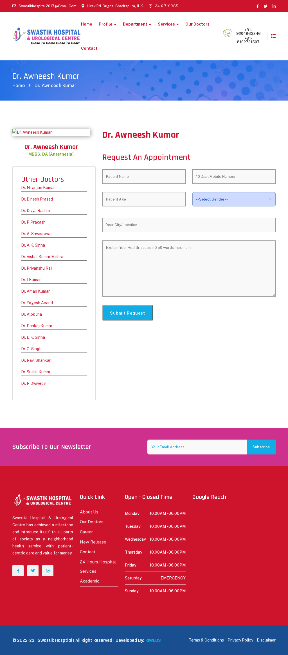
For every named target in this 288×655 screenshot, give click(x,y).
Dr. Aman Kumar (35, 291)
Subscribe (261, 447)
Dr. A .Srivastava (35, 233)
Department (135, 24)
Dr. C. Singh (31, 349)
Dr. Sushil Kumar (35, 372)
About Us (89, 512)
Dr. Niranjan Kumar (38, 187)
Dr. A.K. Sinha (33, 245)
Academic (89, 581)
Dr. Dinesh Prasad (37, 199)
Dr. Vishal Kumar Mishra (42, 256)
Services (166, 24)
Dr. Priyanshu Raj (36, 268)
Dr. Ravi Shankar (36, 360)
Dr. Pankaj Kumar (36, 326)
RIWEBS (153, 640)
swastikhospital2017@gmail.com (47, 6)
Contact (89, 48)
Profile (105, 24)
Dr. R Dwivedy (33, 383)
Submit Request (127, 313)
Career (86, 531)
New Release (93, 542)
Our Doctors (197, 24)
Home (86, 24)
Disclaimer (266, 640)
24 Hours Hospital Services (98, 567)
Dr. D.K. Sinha (33, 337)
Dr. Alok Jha (31, 314)
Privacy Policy (240, 640)
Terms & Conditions (206, 640)
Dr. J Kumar (31, 280)
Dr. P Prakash (33, 222)
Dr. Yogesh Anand (37, 303)
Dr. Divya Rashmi (36, 210)
